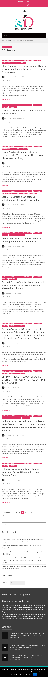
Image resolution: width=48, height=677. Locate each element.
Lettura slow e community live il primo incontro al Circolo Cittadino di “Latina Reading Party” (20, 472)
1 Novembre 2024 (19, 76)
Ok (34, 674)
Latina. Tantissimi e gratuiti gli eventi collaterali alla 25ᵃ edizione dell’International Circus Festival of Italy (23, 155)
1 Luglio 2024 (18, 387)
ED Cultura (21, 40)
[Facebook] (24, 5)
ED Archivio (5, 583)
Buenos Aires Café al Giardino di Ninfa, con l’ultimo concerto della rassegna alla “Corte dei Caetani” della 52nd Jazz (28, 635)
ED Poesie (22, 62)
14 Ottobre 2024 (19, 163)
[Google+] (28, 5)
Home (14, 40)
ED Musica (24, 193)
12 (38, 513)
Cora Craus (8, 76)
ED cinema (37, 60)
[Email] (20, 5)
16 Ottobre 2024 (19, 118)
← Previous (7, 513)
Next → (5, 516)
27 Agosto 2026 (16, 640)
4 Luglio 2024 (18, 343)
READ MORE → (6, 99)
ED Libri (14, 62)
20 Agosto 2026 (16, 659)
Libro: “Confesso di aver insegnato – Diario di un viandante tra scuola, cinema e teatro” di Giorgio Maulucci (24, 69)
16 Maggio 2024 (19, 480)
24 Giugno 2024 (19, 435)
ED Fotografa (7, 148)
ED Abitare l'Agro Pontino (12, 60)
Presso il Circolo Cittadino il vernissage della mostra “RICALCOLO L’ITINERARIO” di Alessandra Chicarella (23, 285)
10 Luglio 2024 (19, 293)
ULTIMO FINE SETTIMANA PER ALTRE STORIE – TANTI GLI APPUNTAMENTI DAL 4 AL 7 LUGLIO (23, 380)
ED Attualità (27, 60)
